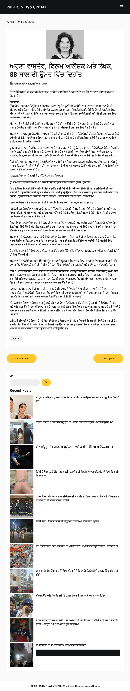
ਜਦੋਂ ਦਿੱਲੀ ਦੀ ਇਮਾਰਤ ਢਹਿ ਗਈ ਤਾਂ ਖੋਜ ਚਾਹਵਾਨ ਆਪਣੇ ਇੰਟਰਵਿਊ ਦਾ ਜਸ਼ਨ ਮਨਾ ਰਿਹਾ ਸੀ (77, 545)
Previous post (21, 358)
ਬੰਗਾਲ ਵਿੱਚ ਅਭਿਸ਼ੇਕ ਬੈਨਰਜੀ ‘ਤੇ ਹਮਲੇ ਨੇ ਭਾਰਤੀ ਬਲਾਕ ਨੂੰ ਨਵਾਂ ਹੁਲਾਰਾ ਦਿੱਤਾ (70, 595)
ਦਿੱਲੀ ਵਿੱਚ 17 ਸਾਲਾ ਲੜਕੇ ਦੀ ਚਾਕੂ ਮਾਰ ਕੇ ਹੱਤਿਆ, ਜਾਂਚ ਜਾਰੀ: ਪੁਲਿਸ (67, 521)
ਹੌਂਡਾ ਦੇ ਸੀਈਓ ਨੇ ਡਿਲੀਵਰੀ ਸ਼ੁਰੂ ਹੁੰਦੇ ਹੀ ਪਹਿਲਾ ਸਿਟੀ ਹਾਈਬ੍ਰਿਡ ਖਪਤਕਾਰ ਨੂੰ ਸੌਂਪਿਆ (74, 422)
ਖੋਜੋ (11, 376)
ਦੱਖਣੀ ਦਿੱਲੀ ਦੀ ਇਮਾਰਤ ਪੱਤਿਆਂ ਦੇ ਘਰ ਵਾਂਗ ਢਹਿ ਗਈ (61, 645)
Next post (108, 358)
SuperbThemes (92, 685)
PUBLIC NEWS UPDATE (26, 7)
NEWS (16, 338)
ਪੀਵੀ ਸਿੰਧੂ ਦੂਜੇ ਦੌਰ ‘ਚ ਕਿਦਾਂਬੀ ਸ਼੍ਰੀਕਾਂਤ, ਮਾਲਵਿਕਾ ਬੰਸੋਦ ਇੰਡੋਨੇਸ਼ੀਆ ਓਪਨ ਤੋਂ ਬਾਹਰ (74, 446)
